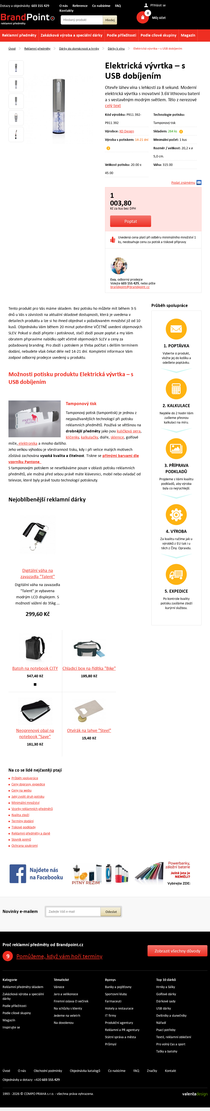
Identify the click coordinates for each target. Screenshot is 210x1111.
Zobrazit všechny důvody (177, 951)
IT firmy (110, 1015)
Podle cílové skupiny (158, 35)
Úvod (12, 48)
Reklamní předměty (19, 35)
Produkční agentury (119, 1023)
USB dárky (163, 1008)
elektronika (27, 443)
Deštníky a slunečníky (171, 1015)
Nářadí (161, 1023)
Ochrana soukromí (25, 845)
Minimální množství (25, 802)
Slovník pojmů (21, 839)
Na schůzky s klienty (68, 1008)
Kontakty (66, 10)
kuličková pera (129, 431)
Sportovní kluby (116, 994)
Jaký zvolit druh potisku (28, 796)
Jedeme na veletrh (67, 1015)
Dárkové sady (165, 1001)
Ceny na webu (22, 790)
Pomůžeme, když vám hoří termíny (59, 956)
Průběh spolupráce (25, 778)
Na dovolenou (64, 1023)
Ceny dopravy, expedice (28, 784)
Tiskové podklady (24, 827)
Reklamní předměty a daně (31, 833)
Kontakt (170, 1071)
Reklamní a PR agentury (122, 1030)
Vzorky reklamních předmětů (32, 809)
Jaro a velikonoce (66, 994)
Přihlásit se (158, 5)
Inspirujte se (11, 1027)
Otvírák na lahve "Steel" (89, 730)
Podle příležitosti (121, 35)
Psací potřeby (165, 1030)
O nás (63, 5)
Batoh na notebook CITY (35, 668)
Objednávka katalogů (85, 1071)
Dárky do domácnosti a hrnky (79, 48)
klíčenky (72, 437)
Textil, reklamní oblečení (173, 1037)
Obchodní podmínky (48, 1071)
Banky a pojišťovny (118, 987)
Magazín (188, 35)
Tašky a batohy (166, 1051)
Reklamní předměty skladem (23, 987)
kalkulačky (89, 437)
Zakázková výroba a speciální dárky (71, 35)
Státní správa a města (120, 1037)
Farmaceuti (113, 1001)
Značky (152, 1071)
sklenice (117, 437)
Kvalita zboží (20, 815)
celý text (113, 105)
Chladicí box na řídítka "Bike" (89, 668)
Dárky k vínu (116, 48)
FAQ (118, 5)
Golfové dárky (166, 994)
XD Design (126, 131)
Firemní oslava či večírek (71, 1001)
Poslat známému (183, 182)
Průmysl (110, 1044)
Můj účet (159, 17)
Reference (80, 5)
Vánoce (59, 987)
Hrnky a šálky (165, 987)
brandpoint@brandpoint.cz (130, 287)
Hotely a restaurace (119, 1008)
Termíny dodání (23, 821)
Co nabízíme (101, 5)
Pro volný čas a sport (170, 1044)
